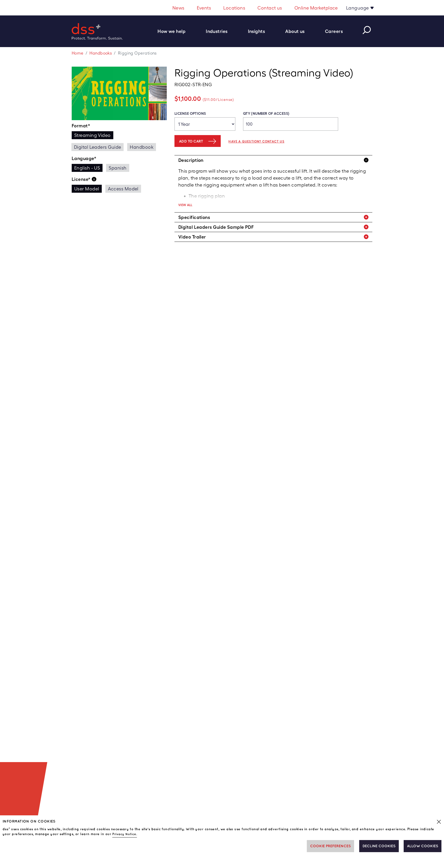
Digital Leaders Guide (97, 147)
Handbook (141, 147)
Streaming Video (92, 135)
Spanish (117, 168)
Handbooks (100, 53)
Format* (81, 125)
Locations (234, 8)
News (178, 8)
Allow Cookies (422, 846)
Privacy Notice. (124, 834)
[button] (174, 31)
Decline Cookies (379, 846)
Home (78, 53)
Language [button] (358, 8)
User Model (86, 188)
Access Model (123, 188)
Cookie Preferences (330, 846)
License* (82, 179)
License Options (190, 113)
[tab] (273, 160)
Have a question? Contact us (256, 141)
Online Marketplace (316, 8)
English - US (87, 168)
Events (204, 8)
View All (185, 205)
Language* (84, 158)
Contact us (269, 8)
